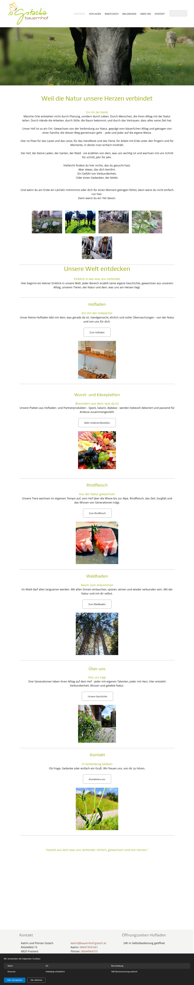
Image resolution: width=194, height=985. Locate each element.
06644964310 (89, 951)
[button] (47, 222)
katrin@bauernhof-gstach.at (88, 943)
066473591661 (89, 947)
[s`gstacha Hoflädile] (28, 13)
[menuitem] (79, 13)
